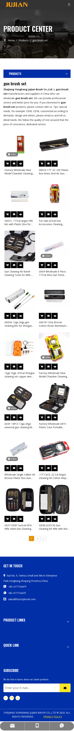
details (22, 162)
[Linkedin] (11, 698)
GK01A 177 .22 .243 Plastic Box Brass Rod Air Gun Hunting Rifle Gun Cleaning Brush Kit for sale (53, 171)
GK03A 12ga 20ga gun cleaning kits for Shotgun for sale (18, 324)
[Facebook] (5, 698)
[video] (19, 144)
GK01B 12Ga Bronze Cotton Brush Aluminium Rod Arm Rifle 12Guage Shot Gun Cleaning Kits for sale (53, 324)
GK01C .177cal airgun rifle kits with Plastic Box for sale (18, 222)
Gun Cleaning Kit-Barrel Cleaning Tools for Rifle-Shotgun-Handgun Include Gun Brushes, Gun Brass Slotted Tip (18, 273)
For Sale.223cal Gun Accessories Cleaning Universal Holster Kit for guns (52, 222)
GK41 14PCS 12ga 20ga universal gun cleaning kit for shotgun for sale (18, 425)
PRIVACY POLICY (52, 716)
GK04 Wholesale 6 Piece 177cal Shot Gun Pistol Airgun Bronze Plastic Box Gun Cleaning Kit (53, 273)
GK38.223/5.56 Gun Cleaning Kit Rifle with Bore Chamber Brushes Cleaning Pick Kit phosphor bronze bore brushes (54, 527)
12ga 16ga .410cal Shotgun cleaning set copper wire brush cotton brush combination (19, 374)
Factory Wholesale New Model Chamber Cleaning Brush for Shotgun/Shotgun (19, 171)
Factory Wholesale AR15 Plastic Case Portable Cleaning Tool (52, 425)
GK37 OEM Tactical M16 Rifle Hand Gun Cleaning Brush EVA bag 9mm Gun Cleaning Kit (18, 527)
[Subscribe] (65, 688)
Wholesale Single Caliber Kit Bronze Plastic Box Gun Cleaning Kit (19, 476)
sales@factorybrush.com (22, 599)
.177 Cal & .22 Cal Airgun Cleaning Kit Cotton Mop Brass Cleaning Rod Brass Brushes (53, 476)
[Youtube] (17, 698)
